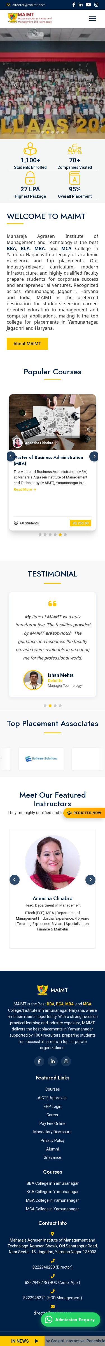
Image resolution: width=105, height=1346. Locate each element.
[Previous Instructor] (15, 880)
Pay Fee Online (52, 1123)
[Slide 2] (47, 132)
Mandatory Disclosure (52, 1132)
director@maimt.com (29, 5)
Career (52, 1115)
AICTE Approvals (52, 1098)
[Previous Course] (11, 456)
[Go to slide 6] (65, 534)
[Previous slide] (15, 83)
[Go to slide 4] (55, 534)
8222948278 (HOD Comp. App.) (52, 1282)
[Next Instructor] (90, 880)
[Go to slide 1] (40, 534)
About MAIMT (27, 343)
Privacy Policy (53, 1140)
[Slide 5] (62, 132)
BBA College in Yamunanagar (53, 1183)
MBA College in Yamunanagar (52, 1200)
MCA (66, 248)
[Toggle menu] (92, 18)
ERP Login (52, 1106)
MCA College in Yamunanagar (52, 1209)
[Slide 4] (57, 132)
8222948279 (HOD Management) (52, 1298)
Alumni (52, 1149)
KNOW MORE (27, 96)
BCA (25, 248)
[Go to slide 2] (45, 534)
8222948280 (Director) (52, 1267)
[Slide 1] (42, 132)
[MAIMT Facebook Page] (74, 5)
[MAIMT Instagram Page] (96, 5)
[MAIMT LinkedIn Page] (81, 5)
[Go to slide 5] (60, 534)
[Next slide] (90, 83)
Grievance (52, 1157)
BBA (11, 248)
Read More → (25, 489)
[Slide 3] (52, 132)
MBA (39, 248)
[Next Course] (94, 456)
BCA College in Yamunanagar (53, 1191)
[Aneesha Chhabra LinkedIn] (52, 863)
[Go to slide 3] (50, 534)
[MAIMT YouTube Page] (88, 5)
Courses (52, 1089)
